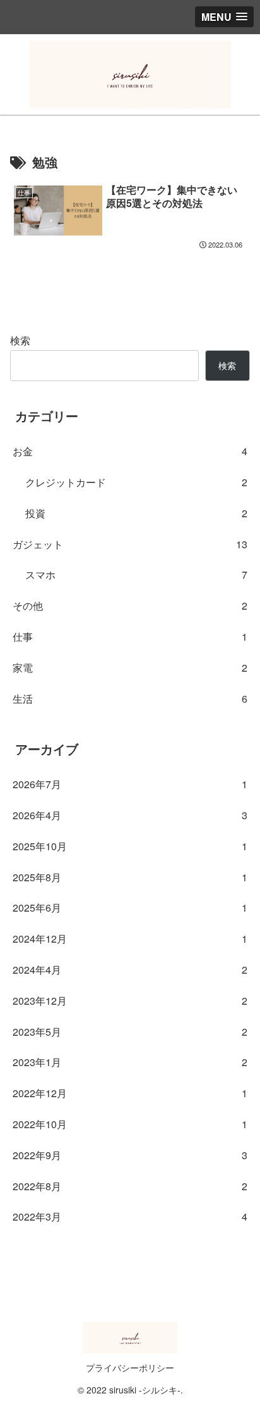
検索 (20, 340)
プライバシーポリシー (130, 1367)
